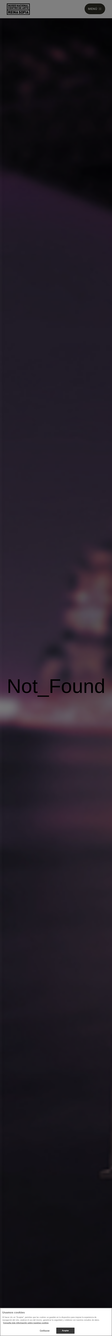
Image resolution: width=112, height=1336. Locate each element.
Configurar (45, 1330)
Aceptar (65, 1330)
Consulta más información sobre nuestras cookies (26, 1323)
